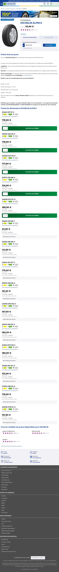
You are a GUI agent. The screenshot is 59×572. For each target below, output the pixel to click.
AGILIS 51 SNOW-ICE (9, 431)
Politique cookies (5, 533)
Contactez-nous (5, 480)
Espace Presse (5, 477)
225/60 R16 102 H (9, 304)
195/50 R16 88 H (8, 283)
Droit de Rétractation (6, 482)
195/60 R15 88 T (8, 221)
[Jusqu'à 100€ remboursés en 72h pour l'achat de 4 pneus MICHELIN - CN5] (29, 14)
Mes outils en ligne (6, 521)
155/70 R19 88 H (8, 178)
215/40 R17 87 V (8, 262)
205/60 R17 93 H (8, 156)
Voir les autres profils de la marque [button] (11, 446)
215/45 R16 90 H (8, 324)
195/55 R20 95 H (8, 134)
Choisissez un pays (37, 557)
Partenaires (4, 489)
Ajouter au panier (32, 128)
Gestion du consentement (49, 560)
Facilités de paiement (6, 526)
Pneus (3, 544)
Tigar (2, 510)
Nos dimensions (5, 546)
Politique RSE (4, 475)
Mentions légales (23, 560)
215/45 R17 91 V (8, 112)
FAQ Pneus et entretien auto (8, 551)
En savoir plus (27, 75)
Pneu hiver (23, 34)
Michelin (3, 496)
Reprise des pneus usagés (7, 530)
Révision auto (4, 549)
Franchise (3, 487)
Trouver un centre (5, 542)
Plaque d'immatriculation (29, 42)
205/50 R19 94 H (8, 407)
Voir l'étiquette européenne (10, 116)
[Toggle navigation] (1, 4)
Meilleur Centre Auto (6, 473)
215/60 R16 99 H (8, 242)
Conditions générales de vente (10, 560)
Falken (3, 503)
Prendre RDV (4, 539)
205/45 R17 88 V (8, 345)
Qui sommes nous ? (6, 470)
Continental (4, 498)
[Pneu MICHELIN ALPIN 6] (9, 35)
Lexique (3, 519)
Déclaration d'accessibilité (8, 528)
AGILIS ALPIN (36, 431)
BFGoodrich (4, 512)
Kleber (3, 505)
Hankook (3, 500)
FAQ (2, 523)
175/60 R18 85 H (8, 386)
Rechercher (48, 45)
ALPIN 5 (5, 439)
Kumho (3, 507)
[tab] (29, 37)
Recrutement (4, 484)
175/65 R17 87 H (8, 366)
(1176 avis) (36, 29)
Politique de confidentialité (35, 560)
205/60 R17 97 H (8, 199)
